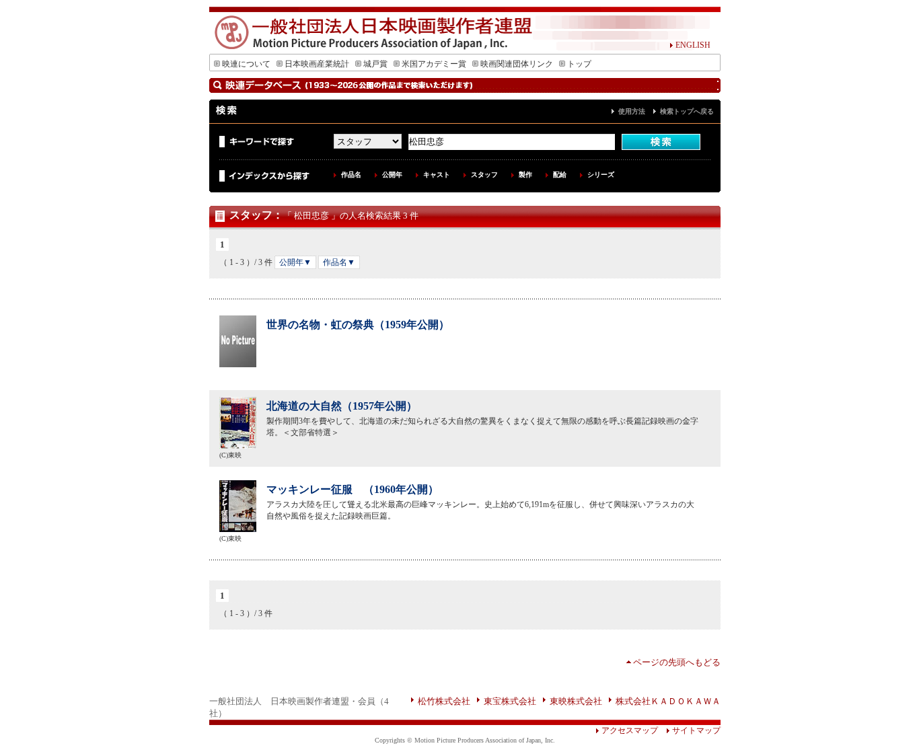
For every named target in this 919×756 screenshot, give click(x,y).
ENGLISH (692, 45)
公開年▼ (295, 262)
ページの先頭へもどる (677, 662)
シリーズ (600, 174)
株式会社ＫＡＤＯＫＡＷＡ (668, 701)
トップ (579, 64)
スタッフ (484, 174)
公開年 (392, 174)
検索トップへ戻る (687, 111)
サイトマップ (696, 730)
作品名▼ (339, 262)
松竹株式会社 (444, 701)
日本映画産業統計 (317, 64)
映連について (246, 64)
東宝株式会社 (510, 701)
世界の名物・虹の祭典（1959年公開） (357, 324)
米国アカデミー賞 (434, 64)
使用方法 (631, 111)
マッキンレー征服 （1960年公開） (352, 489)
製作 (525, 174)
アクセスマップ (629, 730)
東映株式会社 (576, 701)
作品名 (351, 174)
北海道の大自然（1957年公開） (341, 406)
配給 (559, 174)
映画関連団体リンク (516, 64)
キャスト (436, 174)
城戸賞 (375, 64)
